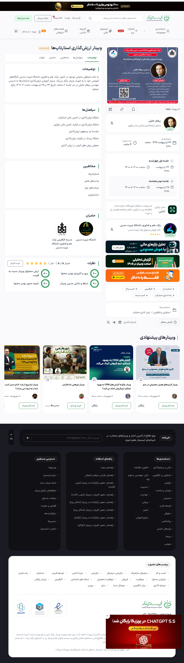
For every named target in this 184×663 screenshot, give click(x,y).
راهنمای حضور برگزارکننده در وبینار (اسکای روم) (92, 502)
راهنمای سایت (107, 467)
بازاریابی (168, 483)
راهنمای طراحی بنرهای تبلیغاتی (99, 475)
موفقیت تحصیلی (105, 579)
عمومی (168, 544)
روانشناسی (167, 521)
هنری (145, 510)
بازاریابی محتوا (159, 579)
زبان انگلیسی (139, 585)
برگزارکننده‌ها (51, 513)
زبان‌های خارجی (164, 529)
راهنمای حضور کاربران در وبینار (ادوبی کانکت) (92, 495)
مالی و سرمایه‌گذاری (162, 467)
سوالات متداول (49, 498)
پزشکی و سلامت (164, 490)
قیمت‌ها (76, 18)
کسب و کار (161, 573)
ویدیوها (53, 467)
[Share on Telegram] (114, 322)
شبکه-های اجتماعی (80, 579)
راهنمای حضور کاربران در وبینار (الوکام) (96, 525)
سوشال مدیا (119, 585)
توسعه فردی (166, 506)
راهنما (67, 18)
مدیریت (144, 487)
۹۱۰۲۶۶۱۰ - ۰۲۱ (150, 614)
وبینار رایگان (41, 579)
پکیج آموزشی (142, 518)
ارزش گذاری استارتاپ (141, 312)
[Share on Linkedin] (120, 322)
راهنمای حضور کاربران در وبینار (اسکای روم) (93, 510)
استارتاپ (40, 573)
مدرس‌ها (52, 521)
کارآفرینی (58, 579)
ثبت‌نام (25, 32)
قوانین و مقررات (49, 506)
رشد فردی (24, 573)
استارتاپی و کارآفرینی (161, 312)
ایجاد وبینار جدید (48, 483)
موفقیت (140, 579)
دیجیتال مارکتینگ (139, 573)
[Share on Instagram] (108, 322)
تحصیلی (167, 498)
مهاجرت (144, 495)
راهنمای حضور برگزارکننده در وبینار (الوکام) (94, 518)
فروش (125, 579)
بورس (91, 585)
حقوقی (168, 513)
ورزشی (145, 502)
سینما (169, 536)
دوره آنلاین (78, 573)
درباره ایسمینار (50, 475)
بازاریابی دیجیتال (115, 573)
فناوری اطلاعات (141, 467)
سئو (103, 585)
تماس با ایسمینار (48, 529)
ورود (34, 32)
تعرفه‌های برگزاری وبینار (46, 490)
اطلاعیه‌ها (58, 18)
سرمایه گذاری (159, 585)
